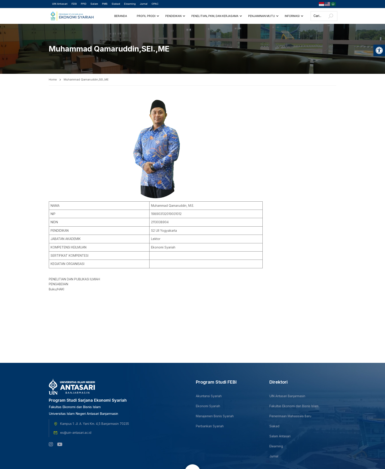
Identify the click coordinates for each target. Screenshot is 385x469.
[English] (327, 3)
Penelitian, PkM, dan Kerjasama (214, 16)
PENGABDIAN (58, 284)
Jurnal (143, 3)
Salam (94, 3)
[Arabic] (333, 3)
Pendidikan (173, 16)
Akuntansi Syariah (209, 396)
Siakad (116, 3)
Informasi (292, 16)
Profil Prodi (146, 16)
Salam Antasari (280, 436)
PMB (105, 3)
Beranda (120, 16)
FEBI (74, 3)
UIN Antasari (60, 3)
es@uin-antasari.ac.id (75, 432)
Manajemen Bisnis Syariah (215, 416)
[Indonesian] (322, 3)
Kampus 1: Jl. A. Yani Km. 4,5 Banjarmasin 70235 (94, 424)
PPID (83, 3)
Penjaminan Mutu (261, 16)
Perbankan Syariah (210, 426)
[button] (379, 50)
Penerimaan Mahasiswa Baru (290, 416)
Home (53, 79)
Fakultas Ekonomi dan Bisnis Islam (293, 406)
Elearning (130, 3)
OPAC (155, 3)
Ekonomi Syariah (208, 406)
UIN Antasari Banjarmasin (287, 396)
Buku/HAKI (56, 289)
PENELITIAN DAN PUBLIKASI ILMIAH (74, 279)
